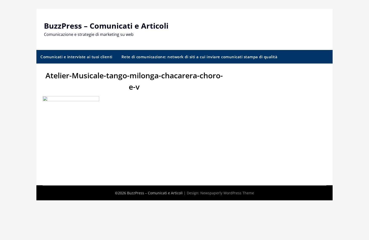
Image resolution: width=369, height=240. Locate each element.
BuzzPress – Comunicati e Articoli (106, 26)
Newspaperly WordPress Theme (227, 193)
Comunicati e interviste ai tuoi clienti (76, 56)
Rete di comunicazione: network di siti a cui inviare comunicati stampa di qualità (199, 56)
